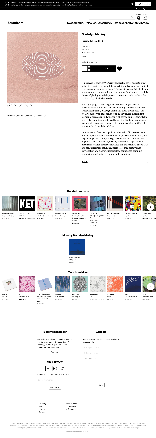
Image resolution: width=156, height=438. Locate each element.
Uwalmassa (111, 294)
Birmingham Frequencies (94, 222)
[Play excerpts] (9, 105)
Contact (42, 412)
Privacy (42, 409)
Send (100, 385)
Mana (88, 46)
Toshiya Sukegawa (61, 213)
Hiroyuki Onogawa (43, 294)
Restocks (118, 23)
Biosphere (93, 218)
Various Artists (24, 213)
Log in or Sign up (142, 9)
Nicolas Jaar (94, 294)
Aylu (20, 294)
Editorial (131, 23)
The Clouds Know (131, 296)
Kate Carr (58, 294)
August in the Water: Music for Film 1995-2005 (44, 299)
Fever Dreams (59, 296)
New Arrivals (75, 23)
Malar (109, 296)
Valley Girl (72, 259)
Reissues (90, 23)
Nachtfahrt (111, 216)
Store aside (71, 406)
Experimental (39, 115)
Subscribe (55, 387)
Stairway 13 (76, 296)
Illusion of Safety (7, 213)
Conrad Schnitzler (113, 213)
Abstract (20, 115)
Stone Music (41, 213)
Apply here (55, 352)
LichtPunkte (129, 216)
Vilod (126, 294)
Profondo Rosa (24, 296)
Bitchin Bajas (147, 213)
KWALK (21, 216)
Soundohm (15, 23)
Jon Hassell (76, 213)
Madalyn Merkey (94, 34)
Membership (71, 404)
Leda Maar (75, 294)
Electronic (90, 52)
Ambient (29, 115)
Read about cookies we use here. (80, 5)
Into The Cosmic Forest (45, 216)
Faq (40, 406)
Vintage (143, 23)
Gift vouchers (71, 409)
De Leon (4, 294)
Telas (91, 296)
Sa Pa (144, 294)
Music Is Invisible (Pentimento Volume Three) (79, 218)
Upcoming (104, 23)
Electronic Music (60, 216)
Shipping (42, 404)
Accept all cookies (142, 4)
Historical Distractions (9, 216)
